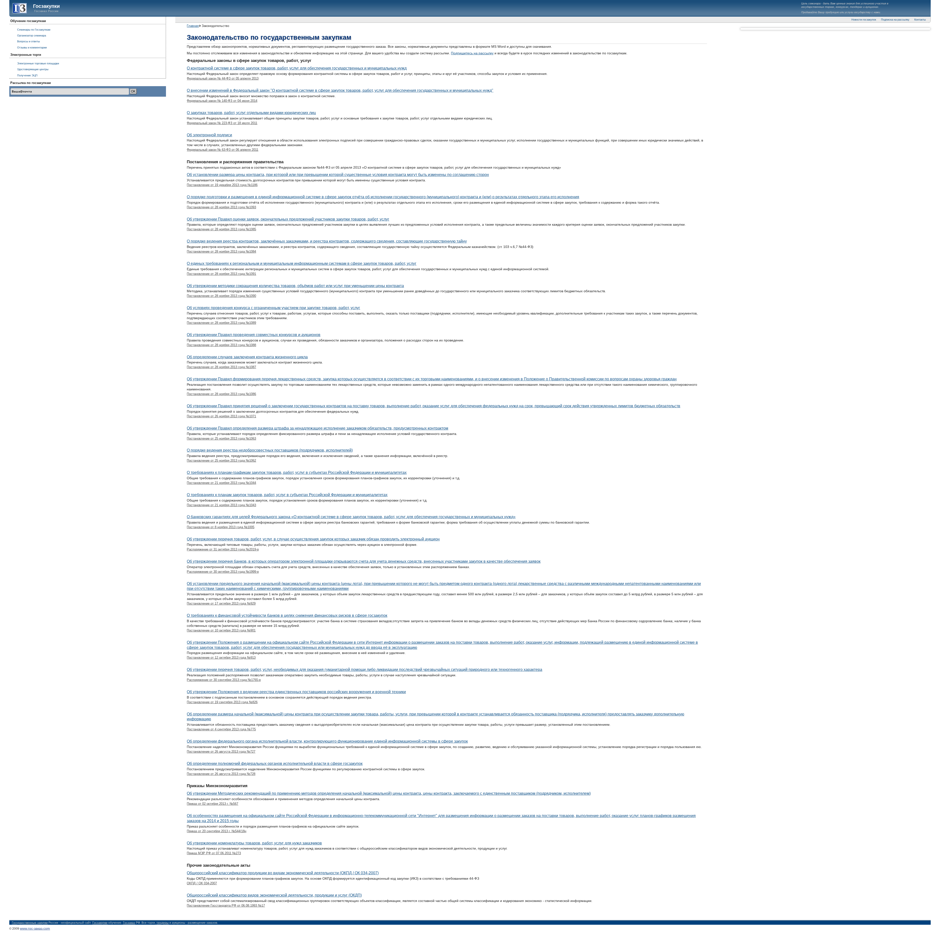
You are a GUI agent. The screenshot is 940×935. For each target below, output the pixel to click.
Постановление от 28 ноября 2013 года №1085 (221, 229)
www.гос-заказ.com (35, 928)
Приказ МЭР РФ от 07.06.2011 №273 (214, 853)
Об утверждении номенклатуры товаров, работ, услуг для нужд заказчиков (254, 843)
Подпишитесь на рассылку (472, 53)
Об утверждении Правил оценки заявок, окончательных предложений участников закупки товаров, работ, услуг (288, 219)
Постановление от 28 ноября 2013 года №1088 (221, 345)
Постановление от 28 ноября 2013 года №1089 (221, 323)
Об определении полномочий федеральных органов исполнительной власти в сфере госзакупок (275, 763)
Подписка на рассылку (895, 19)
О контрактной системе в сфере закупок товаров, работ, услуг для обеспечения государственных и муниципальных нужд (297, 68)
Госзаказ (17, 8)
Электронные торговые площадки (38, 63)
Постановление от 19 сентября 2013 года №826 (222, 702)
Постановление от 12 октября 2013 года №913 (221, 657)
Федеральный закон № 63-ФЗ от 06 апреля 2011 (222, 150)
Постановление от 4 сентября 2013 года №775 (221, 729)
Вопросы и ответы (28, 41)
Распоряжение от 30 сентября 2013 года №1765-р (224, 680)
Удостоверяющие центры (32, 69)
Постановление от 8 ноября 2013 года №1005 (220, 527)
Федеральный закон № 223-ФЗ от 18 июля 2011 (222, 123)
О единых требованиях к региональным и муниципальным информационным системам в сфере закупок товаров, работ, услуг (301, 263)
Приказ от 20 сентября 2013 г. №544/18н (216, 831)
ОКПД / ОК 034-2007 (202, 883)
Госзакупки (46, 6)
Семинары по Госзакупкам (33, 29)
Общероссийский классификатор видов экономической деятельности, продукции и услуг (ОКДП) (274, 895)
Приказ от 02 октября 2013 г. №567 (212, 804)
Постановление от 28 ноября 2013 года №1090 (221, 296)
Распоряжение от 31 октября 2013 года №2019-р (223, 549)
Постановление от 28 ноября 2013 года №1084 (221, 251)
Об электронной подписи (209, 135)
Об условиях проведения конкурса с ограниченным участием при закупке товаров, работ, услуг (273, 308)
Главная (193, 26)
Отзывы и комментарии (32, 47)
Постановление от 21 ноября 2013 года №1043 (221, 505)
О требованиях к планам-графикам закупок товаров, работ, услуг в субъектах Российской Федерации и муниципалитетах (297, 472)
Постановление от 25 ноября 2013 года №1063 (221, 438)
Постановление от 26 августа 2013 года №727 (221, 751)
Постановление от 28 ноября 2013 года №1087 (221, 367)
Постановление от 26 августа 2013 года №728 (221, 774)
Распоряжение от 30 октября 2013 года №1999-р (223, 571)
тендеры (162, 922)
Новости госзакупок (863, 19)
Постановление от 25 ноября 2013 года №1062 (221, 460)
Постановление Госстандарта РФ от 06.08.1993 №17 (226, 905)
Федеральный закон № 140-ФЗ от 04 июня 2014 (222, 101)
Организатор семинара (31, 35)
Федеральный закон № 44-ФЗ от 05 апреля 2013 (222, 78)
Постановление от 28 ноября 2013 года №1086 (221, 394)
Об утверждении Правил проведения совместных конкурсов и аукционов (253, 335)
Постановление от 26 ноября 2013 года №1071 (221, 416)
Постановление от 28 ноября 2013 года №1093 (221, 207)
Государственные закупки (30, 922)
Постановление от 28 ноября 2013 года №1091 (221, 274)
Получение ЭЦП (27, 75)
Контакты (920, 19)
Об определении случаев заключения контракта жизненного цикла (247, 357)
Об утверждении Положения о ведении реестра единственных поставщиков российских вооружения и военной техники (296, 692)
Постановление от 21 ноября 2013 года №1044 (221, 483)
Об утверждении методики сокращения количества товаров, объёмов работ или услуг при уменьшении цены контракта (295, 286)
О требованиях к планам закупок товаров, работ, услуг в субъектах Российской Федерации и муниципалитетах (287, 495)
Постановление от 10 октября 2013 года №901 (221, 630)
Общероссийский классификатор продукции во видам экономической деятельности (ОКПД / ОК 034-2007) (283, 873)
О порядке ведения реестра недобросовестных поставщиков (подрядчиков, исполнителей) (270, 450)
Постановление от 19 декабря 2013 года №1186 (222, 185)
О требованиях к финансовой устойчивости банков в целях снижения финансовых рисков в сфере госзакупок (287, 615)
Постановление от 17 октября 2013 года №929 (221, 603)
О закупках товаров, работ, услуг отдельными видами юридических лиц (251, 113)
